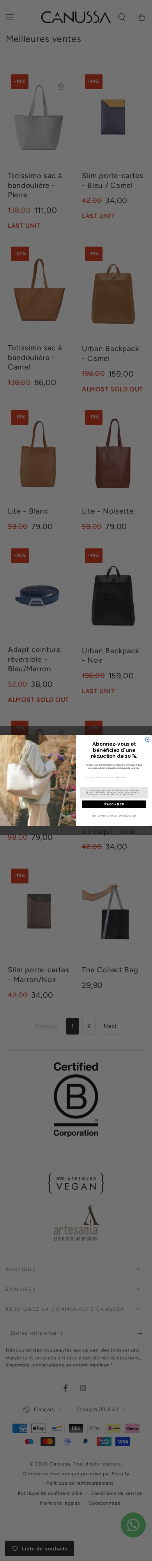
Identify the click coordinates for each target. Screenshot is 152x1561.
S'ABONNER (114, 804)
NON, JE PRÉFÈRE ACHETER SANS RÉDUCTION (114, 816)
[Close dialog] (147, 739)
